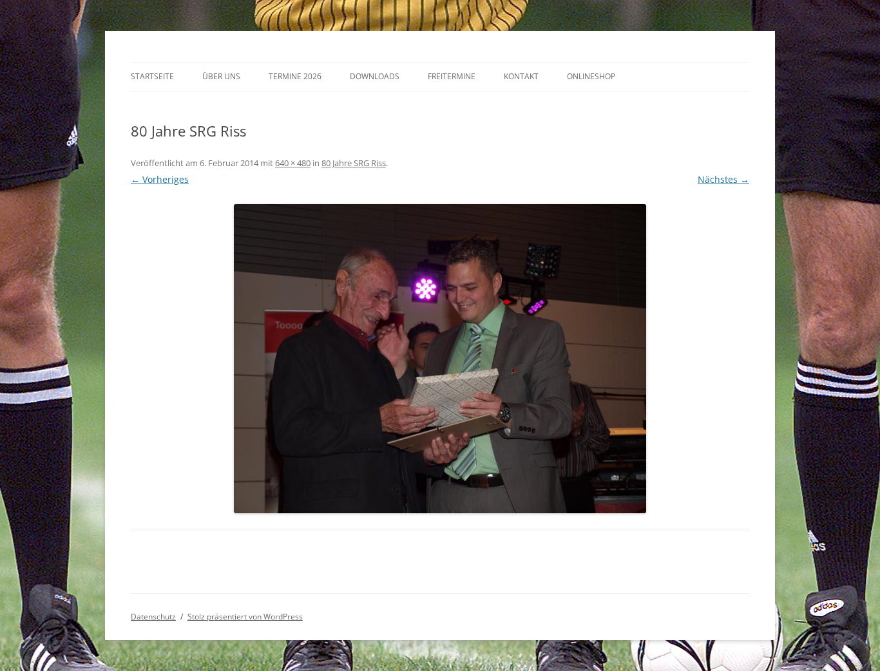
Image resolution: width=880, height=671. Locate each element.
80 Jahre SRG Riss (353, 163)
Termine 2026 (295, 76)
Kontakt (521, 76)
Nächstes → (723, 179)
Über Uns (221, 76)
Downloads (374, 76)
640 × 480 (293, 163)
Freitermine (451, 76)
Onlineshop (591, 76)
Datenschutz (153, 616)
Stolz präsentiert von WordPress (245, 616)
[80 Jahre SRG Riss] (440, 358)
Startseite (152, 76)
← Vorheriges (160, 179)
